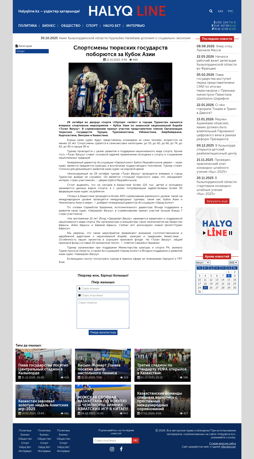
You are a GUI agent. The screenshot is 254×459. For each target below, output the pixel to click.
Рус (230, 11)
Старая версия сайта (222, 443)
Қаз (220, 11)
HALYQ (127, 11)
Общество (71, 26)
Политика (27, 26)
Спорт (92, 26)
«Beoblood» (228, 446)
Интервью (135, 26)
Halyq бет (112, 26)
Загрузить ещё (217, 201)
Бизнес (48, 26)
